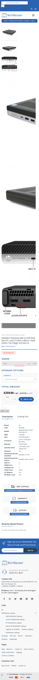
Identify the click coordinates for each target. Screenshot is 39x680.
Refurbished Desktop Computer (19, 21)
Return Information (8, 652)
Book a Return (28, 649)
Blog (3, 649)
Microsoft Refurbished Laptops (16, 626)
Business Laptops (27, 629)
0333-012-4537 (16, 572)
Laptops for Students (13, 629)
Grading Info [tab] (22, 416)
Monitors (5, 639)
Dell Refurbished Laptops (14, 616)
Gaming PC (28, 636)
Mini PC (33, 21)
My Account (5, 666)
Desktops (5, 636)
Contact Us (18, 649)
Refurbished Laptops (8, 613)
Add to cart (27, 399)
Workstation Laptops (13, 633)
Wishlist (10, 353)
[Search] (3, 5)
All (2, 610)
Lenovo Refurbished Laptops (15, 619)
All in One (13, 636)
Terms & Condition (8, 656)
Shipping (19, 652)
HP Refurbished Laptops (14, 623)
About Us (10, 649)
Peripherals (13, 639)
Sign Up (30, 550)
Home (5, 21)
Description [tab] (7, 416)
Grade (5, 358)
